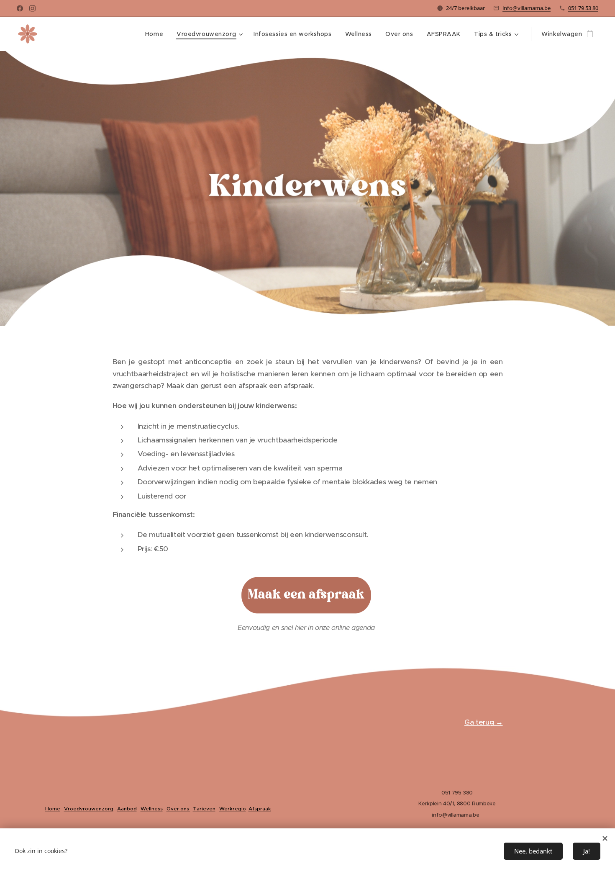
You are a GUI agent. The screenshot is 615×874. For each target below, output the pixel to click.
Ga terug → (483, 722)
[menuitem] (156, 33)
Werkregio (232, 808)
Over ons (178, 808)
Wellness (152, 808)
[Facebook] (20, 8)
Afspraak (260, 808)
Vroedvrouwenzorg (88, 808)
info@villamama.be (526, 8)
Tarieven (204, 808)
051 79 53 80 (583, 8)
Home (52, 808)
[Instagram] (32, 8)
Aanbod (127, 808)
